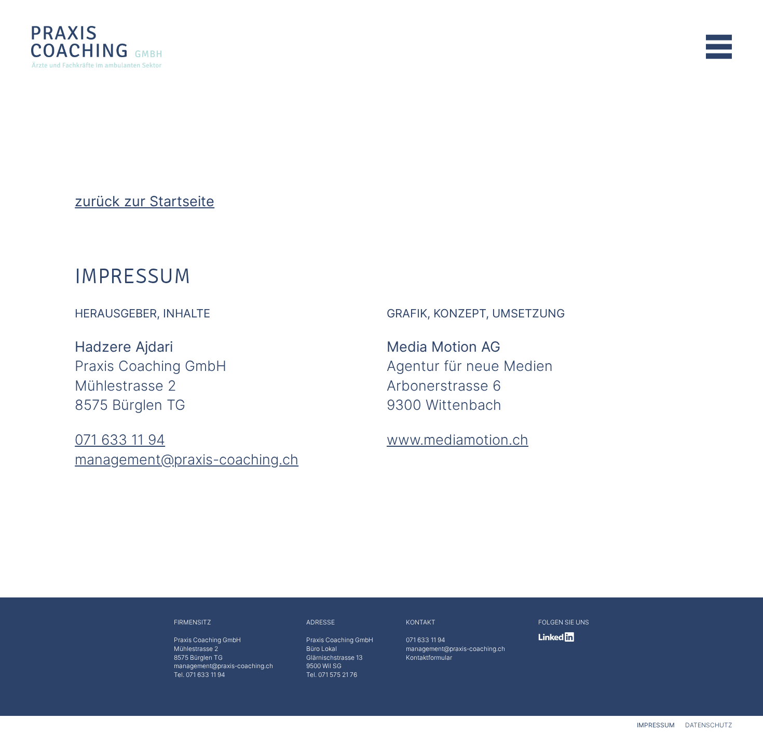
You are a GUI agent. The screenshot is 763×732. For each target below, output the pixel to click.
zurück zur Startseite (144, 201)
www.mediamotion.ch (457, 439)
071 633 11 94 (120, 439)
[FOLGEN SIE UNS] (563, 637)
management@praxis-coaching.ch (186, 459)
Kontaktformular (429, 657)
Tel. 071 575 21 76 (331, 674)
